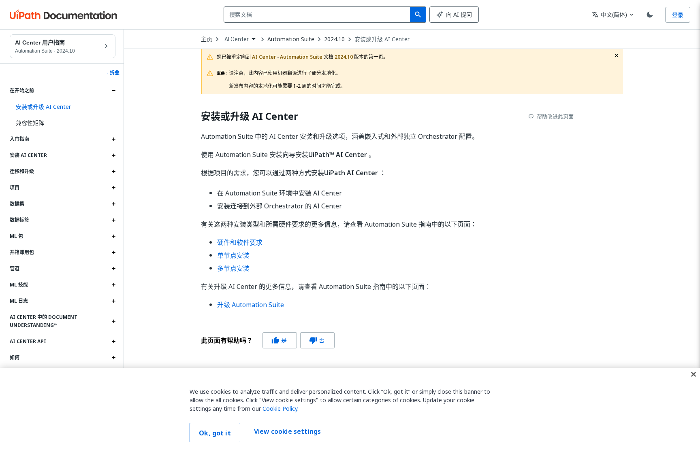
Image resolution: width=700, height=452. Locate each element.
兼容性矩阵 (30, 123)
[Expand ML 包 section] (113, 236)
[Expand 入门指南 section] (113, 139)
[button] (62, 107)
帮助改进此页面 (555, 116)
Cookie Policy (279, 408)
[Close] (693, 374)
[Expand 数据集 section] (113, 204)
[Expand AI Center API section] (113, 341)
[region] (350, 410)
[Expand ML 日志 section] (113, 301)
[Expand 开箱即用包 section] (113, 252)
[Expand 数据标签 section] (113, 220)
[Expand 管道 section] (113, 268)
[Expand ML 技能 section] (113, 285)
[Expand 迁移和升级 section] (113, 171)
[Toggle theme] (649, 14)
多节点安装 (233, 268)
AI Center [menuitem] (236, 39)
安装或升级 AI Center (382, 39)
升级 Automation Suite (250, 305)
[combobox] (318, 14)
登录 (677, 15)
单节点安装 (233, 255)
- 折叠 (113, 72)
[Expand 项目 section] (113, 187)
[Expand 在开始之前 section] (113, 90)
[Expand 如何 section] (113, 357)
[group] (268, 340)
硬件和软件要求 (239, 242)
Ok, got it (215, 433)
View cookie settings (287, 432)
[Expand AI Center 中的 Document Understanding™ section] (113, 321)
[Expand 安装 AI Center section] (113, 155)
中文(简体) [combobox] (609, 14)
